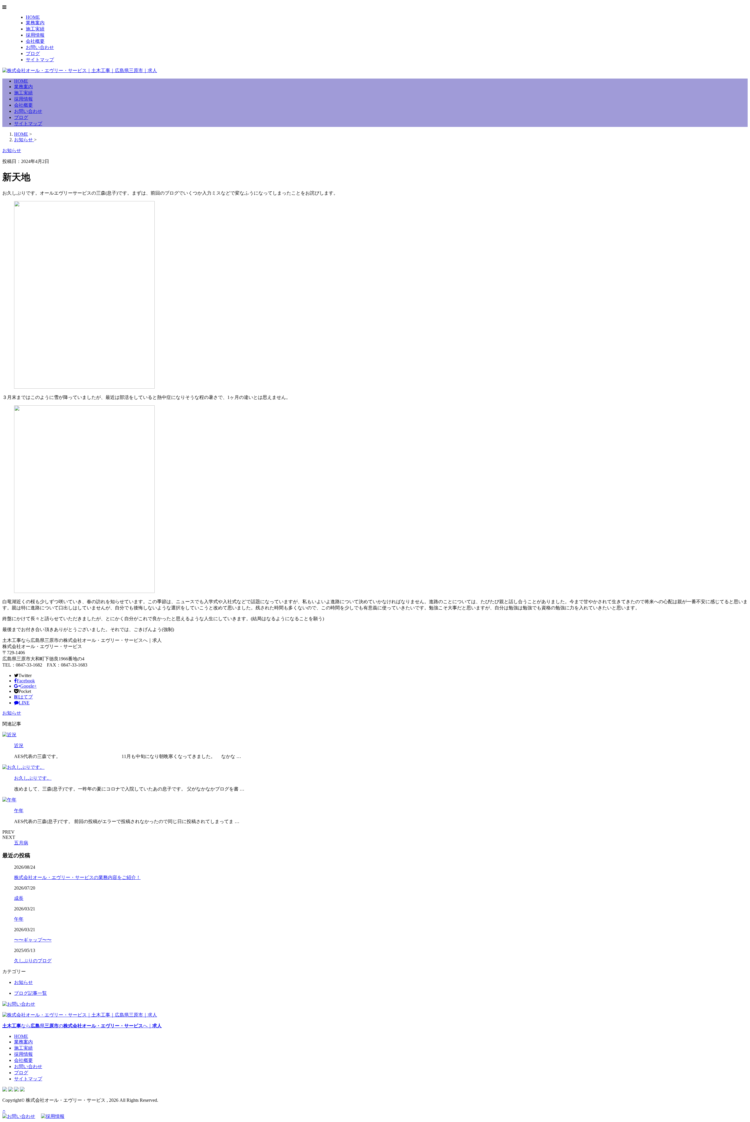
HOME (33, 17)
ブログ (33, 53)
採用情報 (35, 35)
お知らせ (11, 712)
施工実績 (35, 28)
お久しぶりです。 (33, 778)
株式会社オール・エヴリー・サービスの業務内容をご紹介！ (77, 877)
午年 (18, 810)
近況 (18, 745)
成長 (18, 898)
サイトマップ (40, 59)
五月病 (21, 842)
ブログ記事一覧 (30, 993)
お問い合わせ (40, 47)
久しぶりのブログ (33, 960)
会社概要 (35, 41)
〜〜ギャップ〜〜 (33, 939)
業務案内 (35, 22)
